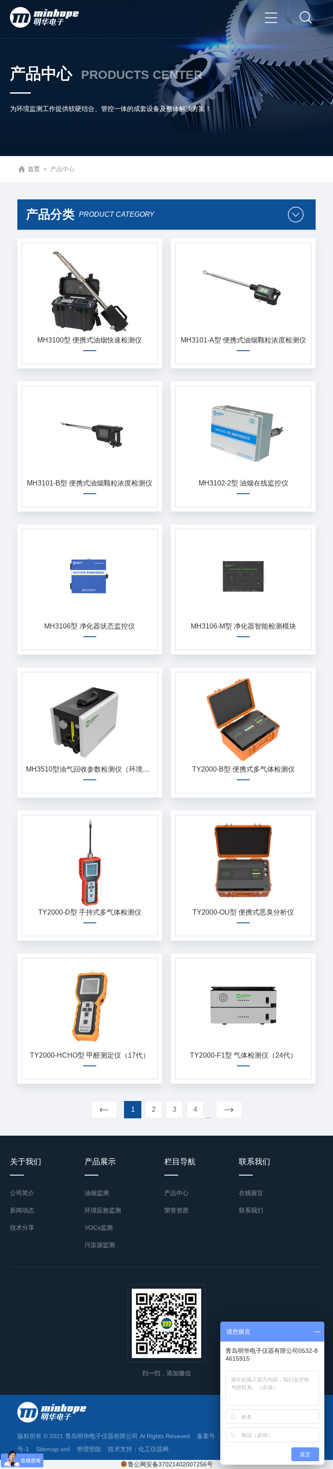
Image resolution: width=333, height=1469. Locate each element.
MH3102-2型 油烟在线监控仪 (243, 483)
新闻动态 (22, 1210)
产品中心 (176, 1192)
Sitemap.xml (53, 1449)
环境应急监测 (103, 1210)
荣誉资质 (176, 1210)
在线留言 (251, 1192)
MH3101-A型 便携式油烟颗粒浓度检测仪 (243, 340)
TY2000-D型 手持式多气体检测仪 (89, 912)
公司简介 (22, 1192)
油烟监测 (97, 1192)
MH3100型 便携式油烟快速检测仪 (89, 340)
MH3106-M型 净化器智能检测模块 (243, 626)
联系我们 (251, 1210)
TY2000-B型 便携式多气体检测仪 (243, 769)
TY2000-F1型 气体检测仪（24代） (243, 1055)
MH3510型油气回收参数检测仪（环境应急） (89, 769)
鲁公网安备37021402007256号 (170, 1464)
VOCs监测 (99, 1227)
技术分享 (22, 1227)
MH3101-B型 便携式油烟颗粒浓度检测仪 (89, 483)
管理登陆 (89, 1449)
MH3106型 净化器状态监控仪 (89, 626)
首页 (34, 169)
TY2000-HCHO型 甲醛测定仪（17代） (90, 1055)
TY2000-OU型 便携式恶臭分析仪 (243, 912)
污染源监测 (100, 1244)
